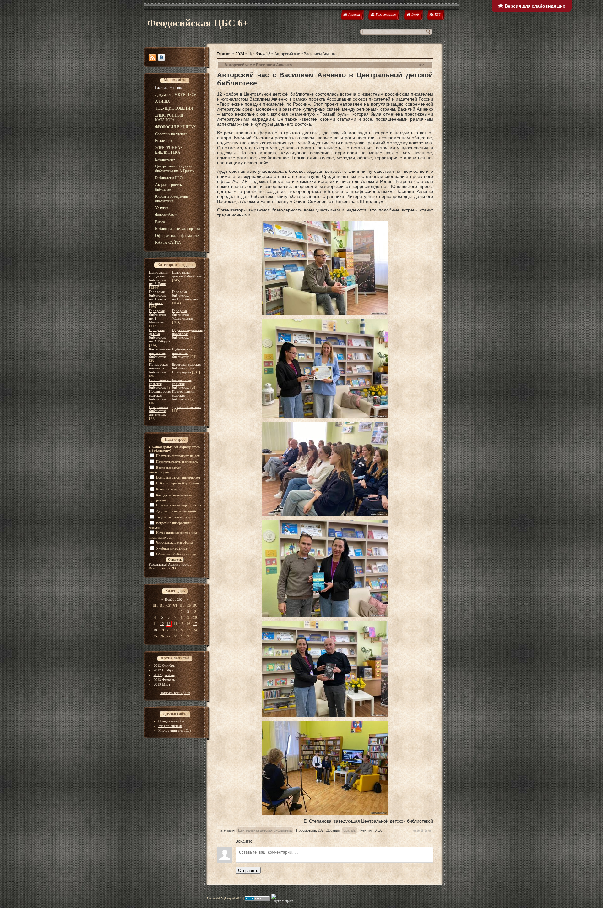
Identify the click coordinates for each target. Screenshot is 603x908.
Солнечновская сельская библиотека (160, 383)
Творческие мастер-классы (176, 517)
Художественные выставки (176, 511)
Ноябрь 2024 (175, 599)
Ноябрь (255, 54)
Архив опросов (179, 564)
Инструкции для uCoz (174, 730)
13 (169, 624)
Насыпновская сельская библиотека (160, 395)
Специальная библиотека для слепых (158, 410)
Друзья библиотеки (186, 407)
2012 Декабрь (164, 675)
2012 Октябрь (164, 665)
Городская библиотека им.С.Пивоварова (185, 295)
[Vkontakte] (161, 57)
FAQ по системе (170, 726)
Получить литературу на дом (178, 455)
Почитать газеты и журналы (177, 461)
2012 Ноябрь (163, 670)
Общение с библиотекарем (176, 554)
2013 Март (162, 684)
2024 (240, 54)
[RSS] (152, 57)
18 (155, 630)
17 (195, 624)
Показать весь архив (175, 693)
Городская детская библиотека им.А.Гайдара (159, 335)
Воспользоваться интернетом (178, 477)
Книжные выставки (170, 489)
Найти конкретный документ (177, 483)
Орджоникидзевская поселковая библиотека (187, 333)
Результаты (157, 564)
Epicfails (349, 830)
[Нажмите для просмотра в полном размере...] (325, 313)
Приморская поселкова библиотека (158, 368)
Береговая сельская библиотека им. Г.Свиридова (186, 368)
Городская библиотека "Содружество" (183, 314)
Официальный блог (172, 721)
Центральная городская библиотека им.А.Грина (158, 278)
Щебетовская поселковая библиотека (182, 352)
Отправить (248, 870)
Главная (224, 54)
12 (162, 624)
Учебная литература (171, 548)
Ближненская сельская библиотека (182, 383)
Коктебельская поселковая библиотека (160, 352)
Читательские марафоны (174, 542)
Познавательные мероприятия (178, 505)
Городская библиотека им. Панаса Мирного (157, 297)
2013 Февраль (164, 679)
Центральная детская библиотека (187, 274)
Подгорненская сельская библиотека (183, 395)
